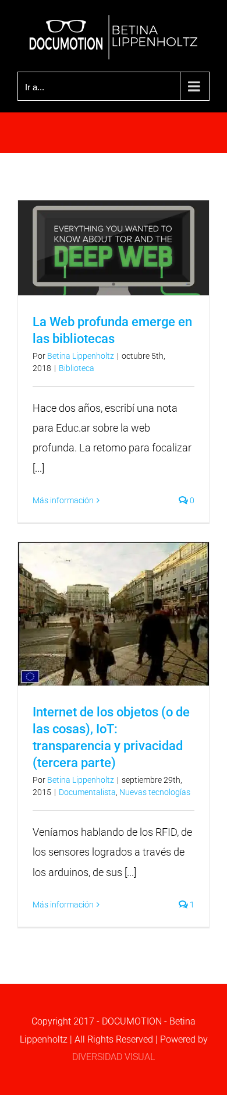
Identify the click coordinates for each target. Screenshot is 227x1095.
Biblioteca (76, 368)
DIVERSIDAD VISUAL (113, 1056)
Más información (63, 500)
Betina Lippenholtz (80, 356)
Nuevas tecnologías (154, 792)
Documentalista (87, 792)
